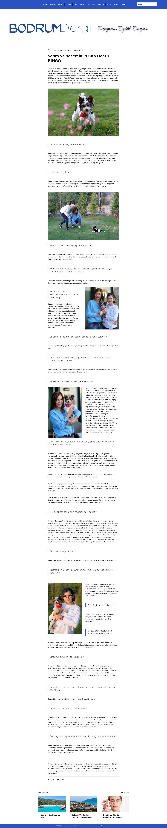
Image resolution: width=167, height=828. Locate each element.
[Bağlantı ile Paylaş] (63, 780)
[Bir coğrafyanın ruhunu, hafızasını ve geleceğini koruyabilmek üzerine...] (52, 804)
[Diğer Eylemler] (118, 50)
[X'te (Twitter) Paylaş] (53, 780)
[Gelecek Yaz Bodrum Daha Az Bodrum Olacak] (84, 804)
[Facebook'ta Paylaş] (49, 780)
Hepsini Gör (125, 792)
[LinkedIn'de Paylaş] (58, 780)
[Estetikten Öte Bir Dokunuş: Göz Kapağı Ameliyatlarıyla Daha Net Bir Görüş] (115, 804)
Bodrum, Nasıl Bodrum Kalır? (50, 816)
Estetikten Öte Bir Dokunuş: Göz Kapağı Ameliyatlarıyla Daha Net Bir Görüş (114, 816)
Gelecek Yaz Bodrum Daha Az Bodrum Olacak (82, 816)
